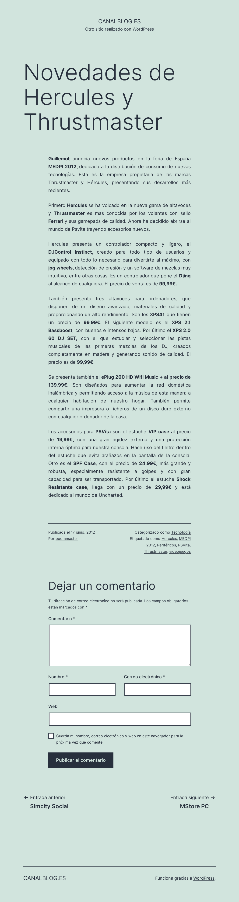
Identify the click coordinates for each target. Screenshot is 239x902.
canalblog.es (119, 21)
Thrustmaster (155, 551)
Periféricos (166, 545)
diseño (97, 306)
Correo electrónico (144, 676)
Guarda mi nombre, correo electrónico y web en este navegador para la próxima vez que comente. (119, 739)
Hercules (169, 538)
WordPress (203, 878)
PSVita (184, 545)
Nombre (58, 676)
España (183, 158)
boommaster (67, 538)
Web (52, 706)
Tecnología (181, 532)
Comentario (61, 618)
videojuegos (180, 551)
